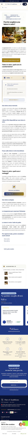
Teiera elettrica (7, 240)
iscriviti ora (13, 385)
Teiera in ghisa (7, 238)
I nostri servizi (5, 417)
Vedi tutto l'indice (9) (13, 99)
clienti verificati (12, 1)
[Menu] (2, 4)
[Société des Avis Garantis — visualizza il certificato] (14, 329)
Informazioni (5, 420)
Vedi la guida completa (9, 249)
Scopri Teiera (8, 193)
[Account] (20, 4)
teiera (24, 47)
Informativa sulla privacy (14, 389)
